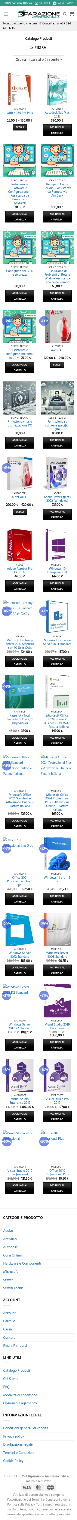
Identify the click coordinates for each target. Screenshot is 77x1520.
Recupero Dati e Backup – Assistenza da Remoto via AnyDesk (57, 190)
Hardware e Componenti (22, 1263)
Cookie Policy (13, 1460)
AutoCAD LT (20, 497)
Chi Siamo (10, 1378)
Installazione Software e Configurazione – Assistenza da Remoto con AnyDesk (19, 194)
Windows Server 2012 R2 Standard (19, 1026)
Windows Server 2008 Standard (57, 955)
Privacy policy (13, 1436)
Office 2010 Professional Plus (57, 1172)
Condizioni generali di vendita (25, 1428)
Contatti (9, 1337)
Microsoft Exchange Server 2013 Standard (57, 642)
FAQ (6, 1387)
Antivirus (10, 1239)
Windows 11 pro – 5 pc (57, 879)
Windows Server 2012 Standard (20, 955)
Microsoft (10, 1271)
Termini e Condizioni (18, 1452)
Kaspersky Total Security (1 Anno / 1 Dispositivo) (20, 719)
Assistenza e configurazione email (20, 352)
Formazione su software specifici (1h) (57, 425)
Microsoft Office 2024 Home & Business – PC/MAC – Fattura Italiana (57, 721)
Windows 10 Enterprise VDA (57, 570)
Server (8, 1280)
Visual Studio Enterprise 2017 (19, 1101)
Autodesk (10, 1247)
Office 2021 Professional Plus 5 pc (20, 881)
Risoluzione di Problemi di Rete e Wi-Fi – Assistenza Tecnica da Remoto (57, 276)
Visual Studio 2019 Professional (19, 1172)
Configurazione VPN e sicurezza (19, 273)
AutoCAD (57, 350)
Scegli (20, 127)
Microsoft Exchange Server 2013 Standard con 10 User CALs (20, 644)
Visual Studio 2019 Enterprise (57, 1026)
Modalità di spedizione (20, 1395)
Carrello (9, 1321)
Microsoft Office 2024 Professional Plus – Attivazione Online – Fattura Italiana (57, 802)
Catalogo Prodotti (16, 1370)
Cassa (7, 1329)
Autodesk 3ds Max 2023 (57, 114)
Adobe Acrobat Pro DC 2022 (20, 570)
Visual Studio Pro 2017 (57, 1101)
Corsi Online (12, 1255)
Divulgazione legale (18, 1444)
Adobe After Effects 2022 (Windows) (57, 499)
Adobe (8, 1230)
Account (9, 1313)
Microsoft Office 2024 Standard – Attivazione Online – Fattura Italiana (20, 800)
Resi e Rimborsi (15, 1345)
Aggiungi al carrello (57, 130)
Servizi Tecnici (13, 1288)
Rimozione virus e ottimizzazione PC (20, 423)
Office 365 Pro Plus (20, 113)
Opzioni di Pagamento (20, 1403)
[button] (5, 14)
